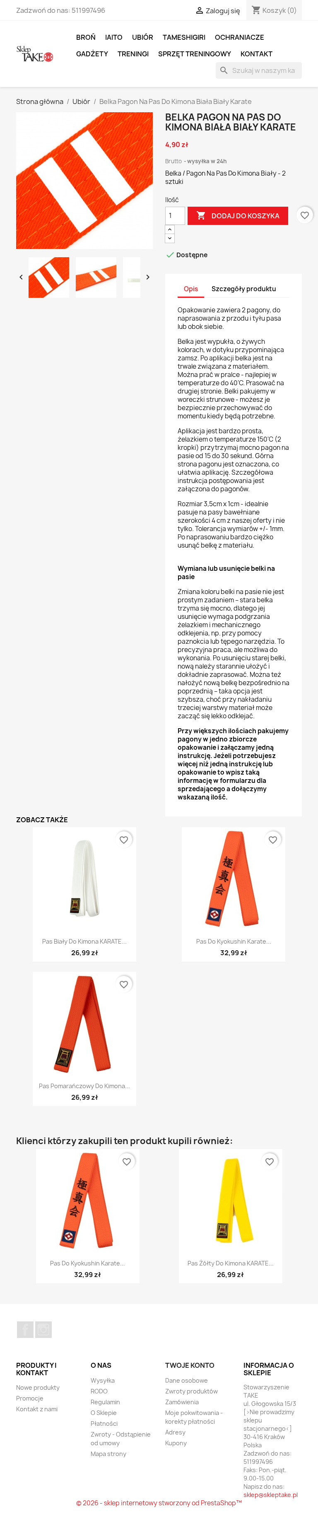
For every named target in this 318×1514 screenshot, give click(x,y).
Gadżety (92, 53)
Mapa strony (108, 1454)
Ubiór (142, 37)
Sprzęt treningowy (194, 53)
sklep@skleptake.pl (270, 1495)
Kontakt (256, 53)
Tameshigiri (184, 37)
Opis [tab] (191, 289)
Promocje (29, 1398)
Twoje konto (189, 1365)
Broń (86, 37)
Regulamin (105, 1402)
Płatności (104, 1423)
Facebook (25, 1329)
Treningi (133, 53)
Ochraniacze (239, 37)
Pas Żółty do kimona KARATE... (231, 1263)
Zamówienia (182, 1402)
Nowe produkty (38, 1387)
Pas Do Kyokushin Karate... (233, 941)
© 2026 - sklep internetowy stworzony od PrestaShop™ (159, 1503)
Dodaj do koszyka (237, 215)
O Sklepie (104, 1413)
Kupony (176, 1443)
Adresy (175, 1432)
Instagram (43, 1329)
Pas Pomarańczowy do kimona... (84, 1086)
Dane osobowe (186, 1380)
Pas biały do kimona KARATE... (84, 941)
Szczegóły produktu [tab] (244, 289)
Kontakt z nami (37, 1409)
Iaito (114, 37)
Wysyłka (103, 1380)
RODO (99, 1391)
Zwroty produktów (191, 1391)
